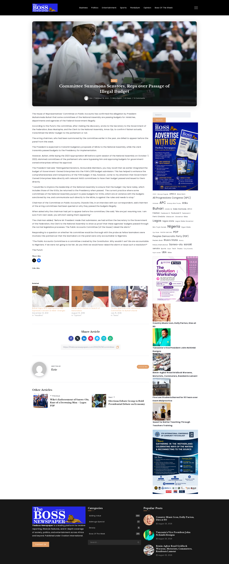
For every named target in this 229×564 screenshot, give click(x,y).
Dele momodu (180, 209)
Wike (170, 252)
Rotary (181, 240)
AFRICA (172, 194)
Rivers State (171, 240)
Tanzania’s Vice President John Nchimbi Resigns (173, 533)
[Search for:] (172, 114)
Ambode (155, 203)
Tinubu (180, 248)
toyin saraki (157, 253)
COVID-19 (168, 209)
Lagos (157, 221)
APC (162, 203)
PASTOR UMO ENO (166, 232)
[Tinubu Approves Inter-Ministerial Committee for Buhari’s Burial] (129, 296)
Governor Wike (181, 216)
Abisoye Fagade (162, 194)
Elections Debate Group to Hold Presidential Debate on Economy (127, 402)
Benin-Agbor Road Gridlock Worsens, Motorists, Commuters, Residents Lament (174, 549)
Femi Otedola (159, 216)
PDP (175, 232)
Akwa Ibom (181, 194)
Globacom (170, 217)
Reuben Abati (158, 240)
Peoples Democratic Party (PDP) (171, 236)
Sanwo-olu (176, 244)
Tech (174, 248)
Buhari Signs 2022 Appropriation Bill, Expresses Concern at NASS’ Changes (48, 309)
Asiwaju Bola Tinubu (174, 203)
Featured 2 (165, 213)
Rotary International (160, 245)
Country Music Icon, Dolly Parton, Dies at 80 (175, 518)
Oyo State (156, 232)
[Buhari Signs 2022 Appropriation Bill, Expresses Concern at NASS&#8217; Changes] (50, 296)
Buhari (158, 208)
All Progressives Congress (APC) (172, 197)
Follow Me (143, 367)
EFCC (190, 209)
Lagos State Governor (184, 221)
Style (169, 249)
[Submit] (139, 542)
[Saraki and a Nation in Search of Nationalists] (90, 296)
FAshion (156, 213)
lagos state (168, 221)
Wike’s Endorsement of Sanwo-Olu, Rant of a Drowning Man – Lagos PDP (69, 402)
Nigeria (173, 226)
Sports (163, 248)
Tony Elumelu (188, 249)
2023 (154, 194)
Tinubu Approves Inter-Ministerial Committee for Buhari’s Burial (125, 309)
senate (156, 248)
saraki (188, 244)
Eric (91, 98)
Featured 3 (176, 213)
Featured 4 (186, 213)
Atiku (185, 203)
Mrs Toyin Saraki (159, 227)
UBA (164, 252)
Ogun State (186, 227)
